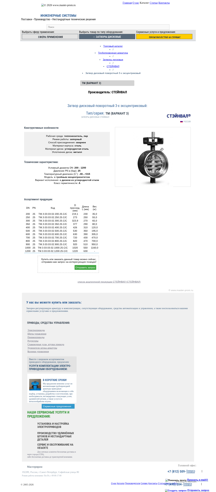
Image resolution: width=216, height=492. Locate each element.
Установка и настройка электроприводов (53, 425)
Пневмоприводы (36, 337)
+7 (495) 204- (173, 484)
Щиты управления (37, 334)
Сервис (144, 483)
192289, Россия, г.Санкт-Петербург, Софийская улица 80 (50, 472)
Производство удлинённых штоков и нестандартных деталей (55, 436)
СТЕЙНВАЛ (113, 66)
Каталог (121, 483)
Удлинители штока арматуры (42, 348)
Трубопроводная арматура (113, 52)
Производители (132, 483)
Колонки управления (38, 351)
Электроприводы (36, 330)
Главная (127, 2)
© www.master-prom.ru (181, 290)
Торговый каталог (113, 46)
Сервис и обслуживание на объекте (55, 446)
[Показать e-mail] (175, 480)
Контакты (164, 2)
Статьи (154, 2)
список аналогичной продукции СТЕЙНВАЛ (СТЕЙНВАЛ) (109, 281)
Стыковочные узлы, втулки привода (46, 344)
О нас (135, 2)
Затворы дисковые (113, 59)
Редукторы (33, 341)
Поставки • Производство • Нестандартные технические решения (58, 19)
